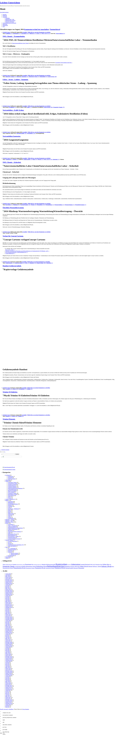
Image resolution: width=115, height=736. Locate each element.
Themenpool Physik (60, 568)
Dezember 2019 (8, 656)
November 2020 (8, 643)
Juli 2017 (7, 691)
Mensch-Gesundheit (12, 490)
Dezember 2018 (8, 671)
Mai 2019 (7, 665)
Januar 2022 (7, 627)
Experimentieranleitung (13, 504)
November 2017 (8, 686)
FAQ (4, 26)
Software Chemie (14, 553)
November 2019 (8, 657)
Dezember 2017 (8, 685)
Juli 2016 (7, 705)
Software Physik (14, 554)
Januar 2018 (7, 684)
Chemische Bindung (12, 487)
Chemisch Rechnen (12, 486)
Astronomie (10, 524)
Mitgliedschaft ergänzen (10, 20)
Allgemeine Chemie (12, 482)
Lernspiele (10, 506)
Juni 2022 (7, 621)
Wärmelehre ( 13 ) (31, 133)
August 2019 (8, 661)
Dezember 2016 (8, 699)
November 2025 (8, 581)
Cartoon (14, 564)
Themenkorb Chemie (30, 568)
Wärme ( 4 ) (33, 204)
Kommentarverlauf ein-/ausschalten (36, 29)
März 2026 (7, 576)
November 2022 (8, 618)
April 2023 (7, 612)
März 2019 (7, 667)
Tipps (6, 547)
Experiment (28, 564)
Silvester (10, 543)
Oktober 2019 (8, 659)
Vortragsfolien (11, 518)
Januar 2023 (7, 615)
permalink (24, 32)
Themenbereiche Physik (19, 568)
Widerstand (75, 568)
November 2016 (8, 701)
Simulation (67, 566)
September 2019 (8, 660)
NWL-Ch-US (93, 564)
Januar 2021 (7, 641)
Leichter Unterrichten (10, 2)
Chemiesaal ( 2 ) (9, 159)
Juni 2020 (7, 649)
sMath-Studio (11, 513)
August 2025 (8, 584)
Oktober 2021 (8, 631)
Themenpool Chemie (50, 568)
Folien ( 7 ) (29, 107)
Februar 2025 (8, 589)
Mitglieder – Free (9, 520)
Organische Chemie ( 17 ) (59, 107)
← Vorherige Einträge (4, 449)
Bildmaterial (10, 502)
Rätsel (9, 512)
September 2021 (8, 632)
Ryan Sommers (26, 709)
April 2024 (7, 600)
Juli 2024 (7, 596)
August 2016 (8, 704)
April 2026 (7, 575)
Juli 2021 (7, 635)
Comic (24, 564)
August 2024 (8, 595)
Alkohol (7, 564)
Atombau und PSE (12, 484)
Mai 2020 (7, 650)
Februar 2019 (8, 668)
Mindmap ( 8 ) (16, 204)
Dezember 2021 (8, 629)
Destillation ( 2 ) (8, 33)
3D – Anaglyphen (12, 548)
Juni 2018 (7, 678)
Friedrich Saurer (6, 32)
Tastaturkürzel (55, 29)
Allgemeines (8, 480)
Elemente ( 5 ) (8, 416)
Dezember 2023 (8, 605)
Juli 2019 (7, 662)
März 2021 (7, 638)
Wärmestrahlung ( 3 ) (59, 204)
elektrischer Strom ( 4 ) (34, 76)
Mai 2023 (7, 611)
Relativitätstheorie (12, 535)
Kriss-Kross (69, 564)
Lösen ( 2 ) (38, 33)
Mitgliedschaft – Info (9, 19)
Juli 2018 (7, 677)
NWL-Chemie (11, 492)
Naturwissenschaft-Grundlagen (14, 531)
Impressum (5, 24)
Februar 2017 (8, 697)
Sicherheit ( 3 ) (56, 159)
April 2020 (7, 651)
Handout (10, 505)
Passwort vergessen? (9, 21)
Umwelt (9, 498)
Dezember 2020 (8, 642)
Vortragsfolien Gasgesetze (12, 136)
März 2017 (7, 696)
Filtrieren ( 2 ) (32, 33)
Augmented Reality (12, 549)
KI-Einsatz (10, 550)
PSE (15, 566)
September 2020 (8, 645)
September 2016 (8, 703)
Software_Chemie (97, 566)
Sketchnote (72, 566)
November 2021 (8, 630)
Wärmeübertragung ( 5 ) (80, 204)
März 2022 (7, 625)
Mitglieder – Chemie (9, 519)
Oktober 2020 (8, 644)
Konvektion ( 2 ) (9, 204)
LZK (9, 507)
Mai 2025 (7, 587)
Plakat (9, 510)
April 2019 (7, 666)
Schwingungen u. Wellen (13, 536)
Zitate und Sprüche (12, 546)
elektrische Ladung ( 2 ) (10, 76)
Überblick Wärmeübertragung (13, 208)
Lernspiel (82, 564)
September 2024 (8, 594)
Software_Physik (106, 566)
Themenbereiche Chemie (8, 568)
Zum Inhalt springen (4, 12)
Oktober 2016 (8, 702)
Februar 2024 (8, 602)
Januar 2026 (7, 578)
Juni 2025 (7, 585)
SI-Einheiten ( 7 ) (22, 389)
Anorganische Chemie (12, 483)
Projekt (9, 511)
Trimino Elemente (9, 419)
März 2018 (7, 681)
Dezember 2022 (8, 617)
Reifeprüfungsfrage (54, 566)
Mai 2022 (7, 623)
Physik (6, 523)
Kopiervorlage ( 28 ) (41, 263)
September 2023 (8, 607)
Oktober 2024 (8, 593)
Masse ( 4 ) (35, 159)
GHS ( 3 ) (27, 263)
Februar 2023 (8, 614)
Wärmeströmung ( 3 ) (69, 204)
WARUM (5, 15)
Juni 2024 (7, 597)
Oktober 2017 (8, 687)
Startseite (4, 14)
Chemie (7, 481)
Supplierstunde (11, 555)
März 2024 (7, 601)
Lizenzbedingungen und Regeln (9, 23)
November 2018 (8, 672)
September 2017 (8, 689)
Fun (9, 542)
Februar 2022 (8, 626)
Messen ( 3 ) (40, 159)
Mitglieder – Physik (9, 522)
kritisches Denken (12, 478)
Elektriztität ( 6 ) (43, 76)
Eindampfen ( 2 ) (17, 33)
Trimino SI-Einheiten (10, 392)
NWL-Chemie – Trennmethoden (14, 36)
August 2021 (8, 633)
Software (10, 552)
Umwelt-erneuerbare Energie (14, 538)
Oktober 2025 (8, 582)
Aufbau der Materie (12, 526)
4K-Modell (7, 475)
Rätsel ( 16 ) (15, 389)
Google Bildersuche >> (10, 253)
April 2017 (7, 695)
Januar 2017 (7, 698)
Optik (9, 532)
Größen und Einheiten (12, 529)
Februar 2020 (8, 654)
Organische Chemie (12, 493)
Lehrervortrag (75, 564)
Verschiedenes (8, 556)
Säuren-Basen (11, 495)
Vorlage (9, 517)
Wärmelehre (81, 568)
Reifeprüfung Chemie (12, 494)
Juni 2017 (7, 692)
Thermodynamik (11, 537)
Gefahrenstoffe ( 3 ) (27, 159)
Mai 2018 (7, 679)
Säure (113, 566)
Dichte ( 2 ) (15, 159)
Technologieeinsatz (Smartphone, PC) (16, 544)
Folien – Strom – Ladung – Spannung (15, 79)
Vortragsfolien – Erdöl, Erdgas (13, 110)
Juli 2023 (7, 608)
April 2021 (7, 637)
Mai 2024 (7, 599)
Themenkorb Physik (40, 568)
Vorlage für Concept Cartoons (13, 236)
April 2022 (7, 624)
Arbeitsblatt (10, 501)
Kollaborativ (10, 476)
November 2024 (8, 591)
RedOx (24, 566)
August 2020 (8, 647)
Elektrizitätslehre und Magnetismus (15, 528)
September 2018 (8, 674)
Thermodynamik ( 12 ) (21, 133)
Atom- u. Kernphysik (12, 525)
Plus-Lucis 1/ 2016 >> (10, 249)
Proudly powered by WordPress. (7, 709)
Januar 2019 (7, 669)
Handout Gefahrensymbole (12, 266)
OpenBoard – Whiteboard (13, 508)
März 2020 (7, 653)
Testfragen (10, 514)
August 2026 (8, 573)
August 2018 (8, 675)
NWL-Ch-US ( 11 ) (46, 33)
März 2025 (7, 588)
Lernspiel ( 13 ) (8, 389)
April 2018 (7, 680)
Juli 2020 (7, 648)
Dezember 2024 (8, 590)
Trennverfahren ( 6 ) (60, 33)
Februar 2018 (8, 683)
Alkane (4, 564)
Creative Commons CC (10, 499)
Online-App (106, 564)
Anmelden (5, 17)
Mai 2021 (7, 636)
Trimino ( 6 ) (29, 389)
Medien (7, 500)
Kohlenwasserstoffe (50, 564)
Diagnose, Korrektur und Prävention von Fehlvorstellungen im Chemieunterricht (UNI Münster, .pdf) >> (27, 251)
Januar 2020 (7, 655)
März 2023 (7, 613)
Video (9, 516)
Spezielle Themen (9, 540)
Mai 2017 (7, 693)
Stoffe (9, 496)
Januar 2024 (7, 603)
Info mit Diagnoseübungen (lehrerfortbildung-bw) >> (16, 252)
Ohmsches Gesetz (99, 564)
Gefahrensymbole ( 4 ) (19, 263)
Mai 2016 (7, 707)
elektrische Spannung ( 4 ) (22, 76)
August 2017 (8, 690)
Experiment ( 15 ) (25, 33)
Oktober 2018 (8, 673)
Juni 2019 (7, 663)
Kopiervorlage (61, 564)
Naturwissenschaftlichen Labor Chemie (20, 43)
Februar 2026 (8, 577)
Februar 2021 (8, 639)
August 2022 (8, 620)
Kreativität (10, 477)
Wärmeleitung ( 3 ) (50, 204)
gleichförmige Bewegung (37, 564)
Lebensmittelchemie (12, 489)
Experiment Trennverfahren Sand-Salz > (63, 62)
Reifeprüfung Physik (12, 534)
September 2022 (8, 619)
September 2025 (8, 583)
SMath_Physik (84, 566)
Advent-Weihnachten (12, 541)
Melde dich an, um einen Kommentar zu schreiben (39, 32)
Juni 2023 (7, 609)
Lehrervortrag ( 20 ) (52, 76)
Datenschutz (5, 25)
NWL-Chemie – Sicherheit (12, 162)
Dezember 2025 (8, 579)
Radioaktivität (19, 566)
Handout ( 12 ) (33, 263)
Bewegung (10, 564)
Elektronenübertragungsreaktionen (15, 488)
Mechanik (10, 530)
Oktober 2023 (8, 606)
